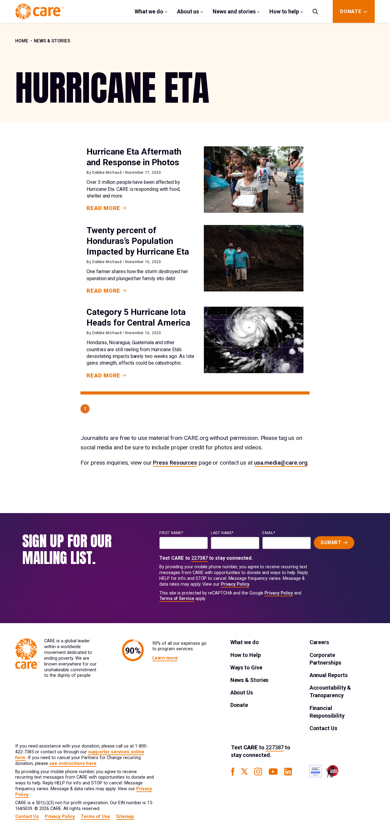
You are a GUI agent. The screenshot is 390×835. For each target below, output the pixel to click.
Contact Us (323, 728)
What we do (149, 11)
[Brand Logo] (39, 11)
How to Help (245, 655)
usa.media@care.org (280, 462)
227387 (199, 558)
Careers (319, 642)
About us (188, 11)
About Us (241, 692)
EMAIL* (268, 533)
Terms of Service (176, 598)
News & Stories (52, 41)
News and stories (234, 11)
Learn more (164, 658)
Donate (239, 705)
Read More (103, 208)
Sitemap (125, 816)
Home (21, 41)
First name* (171, 533)
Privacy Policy (235, 584)
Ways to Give (246, 667)
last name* (222, 533)
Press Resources (175, 462)
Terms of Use (95, 816)
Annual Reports (329, 675)
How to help (284, 11)
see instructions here (72, 763)
